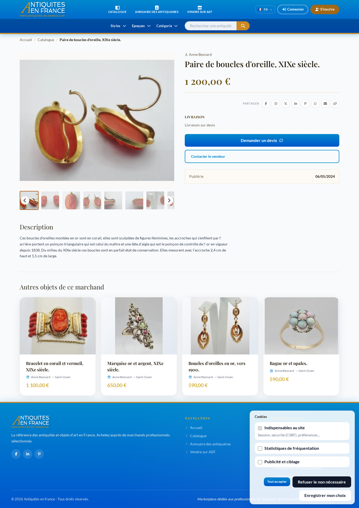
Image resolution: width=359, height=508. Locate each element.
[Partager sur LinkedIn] (295, 104)
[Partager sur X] (285, 104)
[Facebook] (16, 454)
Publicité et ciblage (282, 461)
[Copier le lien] (335, 104)
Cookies (261, 417)
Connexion (295, 9)
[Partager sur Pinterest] (305, 104)
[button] (29, 200)
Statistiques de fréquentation (291, 448)
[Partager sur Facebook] (266, 104)
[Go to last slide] (25, 200)
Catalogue (46, 39)
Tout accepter (277, 482)
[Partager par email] (325, 104)
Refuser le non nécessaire (322, 481)
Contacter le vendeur (208, 156)
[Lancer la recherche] (243, 26)
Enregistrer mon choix (325, 495)
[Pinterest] (39, 454)
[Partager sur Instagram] (275, 104)
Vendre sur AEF (203, 452)
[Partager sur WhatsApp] (315, 104)
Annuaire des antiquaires (210, 444)
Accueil (26, 39)
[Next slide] (169, 200)
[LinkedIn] (27, 454)
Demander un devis (259, 140)
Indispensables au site (284, 427)
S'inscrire (327, 9)
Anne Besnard (200, 54)
